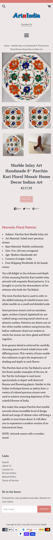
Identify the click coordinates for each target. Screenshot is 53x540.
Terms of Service (10, 480)
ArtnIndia (26, 524)
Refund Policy (9, 476)
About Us (6, 465)
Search (5, 462)
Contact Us (26, 24)
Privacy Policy (9, 473)
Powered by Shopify (39, 524)
